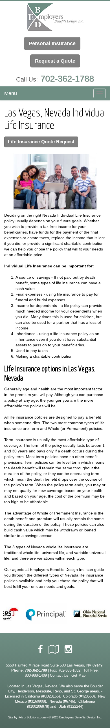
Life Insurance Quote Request (41, 141)
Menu (10, 93)
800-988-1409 (36, 676)
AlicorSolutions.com (32, 717)
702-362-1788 (67, 78)
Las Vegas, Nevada (41, 686)
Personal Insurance (52, 43)
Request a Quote (55, 61)
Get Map (78, 676)
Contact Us (59, 676)
